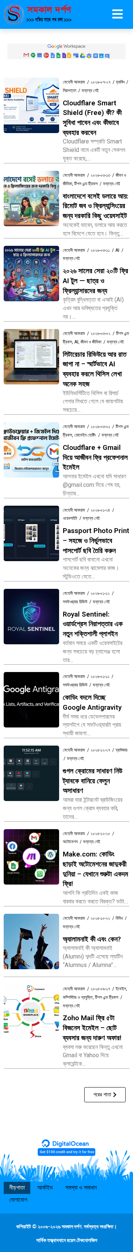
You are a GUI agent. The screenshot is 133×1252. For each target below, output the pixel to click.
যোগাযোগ (18, 1200)
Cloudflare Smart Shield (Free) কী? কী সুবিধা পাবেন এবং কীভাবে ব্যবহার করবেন (92, 118)
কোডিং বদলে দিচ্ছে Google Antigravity (92, 702)
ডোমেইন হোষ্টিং (85, 435)
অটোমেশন (70, 841)
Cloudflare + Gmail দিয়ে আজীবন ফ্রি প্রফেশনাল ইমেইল (95, 457)
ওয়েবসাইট (70, 518)
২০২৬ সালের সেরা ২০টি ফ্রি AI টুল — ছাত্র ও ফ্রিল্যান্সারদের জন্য (95, 281)
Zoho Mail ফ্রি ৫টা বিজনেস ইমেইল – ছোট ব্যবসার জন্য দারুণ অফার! (92, 1028)
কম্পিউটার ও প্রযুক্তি (78, 997)
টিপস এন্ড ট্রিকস (86, 183)
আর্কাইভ (45, 1187)
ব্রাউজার (121, 750)
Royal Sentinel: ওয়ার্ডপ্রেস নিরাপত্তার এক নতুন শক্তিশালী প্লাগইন (93, 624)
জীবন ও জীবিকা (91, 342)
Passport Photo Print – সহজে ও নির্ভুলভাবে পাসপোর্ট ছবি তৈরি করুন (96, 540)
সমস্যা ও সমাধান (81, 1187)
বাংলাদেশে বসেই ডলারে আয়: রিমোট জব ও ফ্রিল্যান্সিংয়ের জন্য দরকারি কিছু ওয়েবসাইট (96, 206)
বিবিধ (119, 918)
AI (117, 250)
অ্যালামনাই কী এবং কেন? (92, 939)
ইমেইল (121, 988)
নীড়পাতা (17, 1187)
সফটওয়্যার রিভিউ (75, 601)
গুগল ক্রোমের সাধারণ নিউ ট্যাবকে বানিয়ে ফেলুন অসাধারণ (92, 781)
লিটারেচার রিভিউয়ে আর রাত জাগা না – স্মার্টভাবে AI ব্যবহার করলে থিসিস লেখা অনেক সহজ (94, 369)
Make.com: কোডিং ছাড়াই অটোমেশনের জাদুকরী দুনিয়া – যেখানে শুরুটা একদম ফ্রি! (95, 869)
